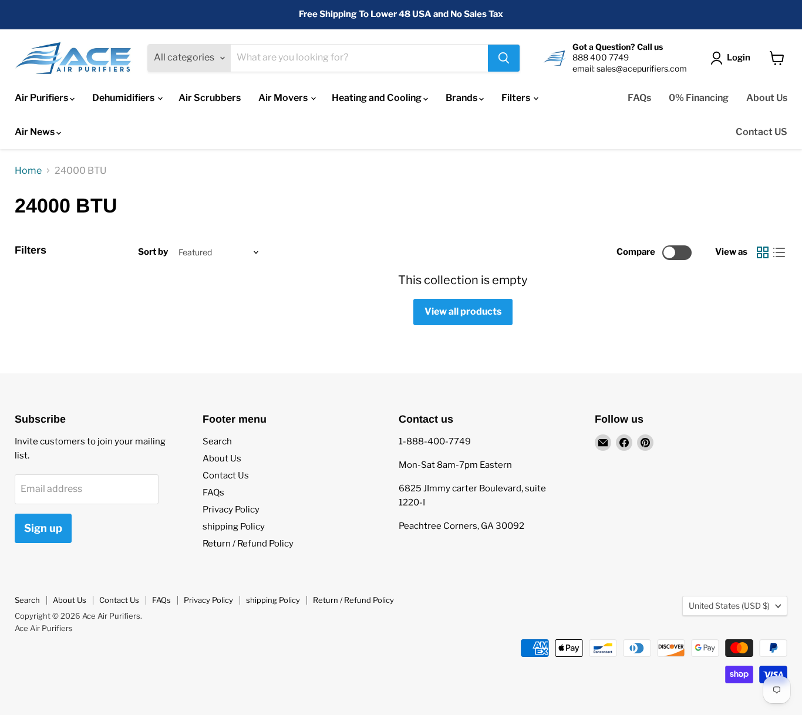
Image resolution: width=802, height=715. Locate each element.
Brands (462, 97)
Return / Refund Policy (248, 543)
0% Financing (699, 97)
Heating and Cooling (377, 97)
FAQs (639, 97)
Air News (35, 131)
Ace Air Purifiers (44, 628)
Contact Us (226, 475)
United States (729, 606)
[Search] (504, 58)
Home (28, 171)
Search (217, 441)
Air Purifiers (42, 97)
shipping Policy (234, 526)
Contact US (761, 131)
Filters (516, 97)
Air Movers (283, 97)
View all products (462, 311)
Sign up (43, 528)
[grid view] (762, 252)
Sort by (153, 252)
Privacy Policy (231, 509)
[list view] (779, 252)
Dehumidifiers (124, 97)
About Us (766, 97)
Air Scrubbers (209, 97)
